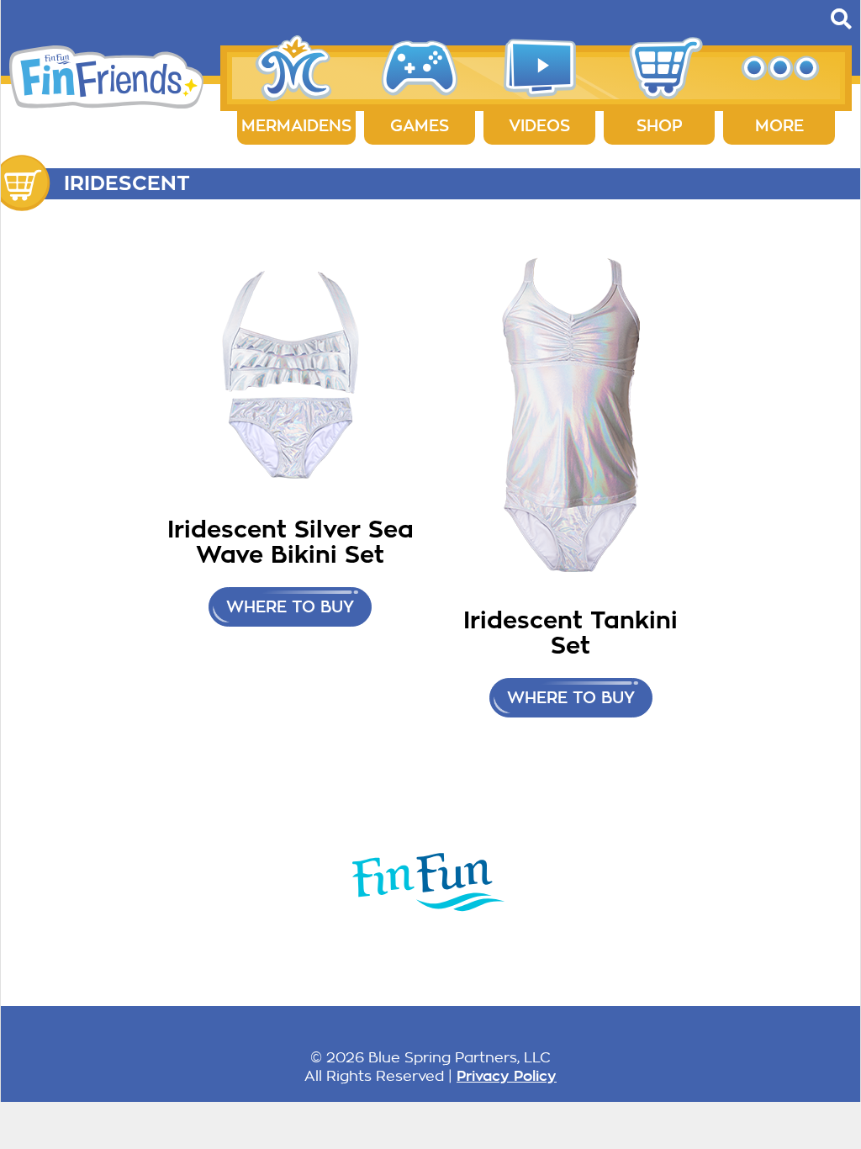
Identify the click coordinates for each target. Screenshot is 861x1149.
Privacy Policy (507, 1076)
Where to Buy (290, 606)
